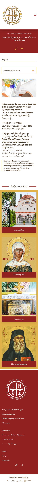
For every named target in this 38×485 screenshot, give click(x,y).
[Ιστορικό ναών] (19, 209)
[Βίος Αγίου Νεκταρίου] (19, 343)
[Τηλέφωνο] (16, 48)
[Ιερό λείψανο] (19, 299)
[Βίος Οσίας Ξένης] (19, 254)
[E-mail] (21, 48)
